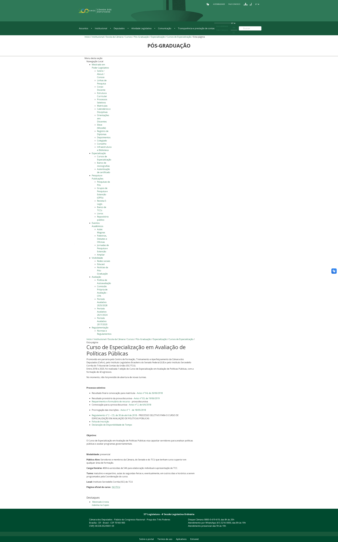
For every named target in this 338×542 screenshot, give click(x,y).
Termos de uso (164, 539)
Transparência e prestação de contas (196, 28)
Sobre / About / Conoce (100, 74)
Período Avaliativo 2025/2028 (102, 302)
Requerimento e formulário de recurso (111, 401)
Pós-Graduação (141, 36)
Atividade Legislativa (141, 28)
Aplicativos (181, 539)
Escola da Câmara (114, 36)
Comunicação (164, 28)
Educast (101, 264)
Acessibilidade (219, 4)
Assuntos (83, 28)
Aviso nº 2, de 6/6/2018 (140, 404)
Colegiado (102, 140)
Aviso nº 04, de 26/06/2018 (150, 393)
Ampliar (101, 254)
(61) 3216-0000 (224, 522)
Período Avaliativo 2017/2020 (102, 321)
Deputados (119, 28)
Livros (100, 213)
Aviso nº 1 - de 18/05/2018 (133, 410)
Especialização (158, 36)
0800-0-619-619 (212, 519)
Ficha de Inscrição (100, 421)
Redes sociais (103, 261)
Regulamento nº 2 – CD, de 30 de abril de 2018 (114, 415)
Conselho (101, 143)
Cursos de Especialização (179, 36)
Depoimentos (104, 137)
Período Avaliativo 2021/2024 (102, 311)
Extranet (194, 539)
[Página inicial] (95, 11)
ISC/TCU (116, 487)
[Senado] (250, 4)
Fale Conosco (234, 4)
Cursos (128, 36)
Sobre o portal (146, 539)
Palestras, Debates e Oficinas (102, 238)
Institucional (101, 28)
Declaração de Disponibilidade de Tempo (112, 424)
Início (87, 36)
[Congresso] (245, 4)
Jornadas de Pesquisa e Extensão (103, 248)
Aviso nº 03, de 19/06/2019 (147, 398)
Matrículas (102, 105)
